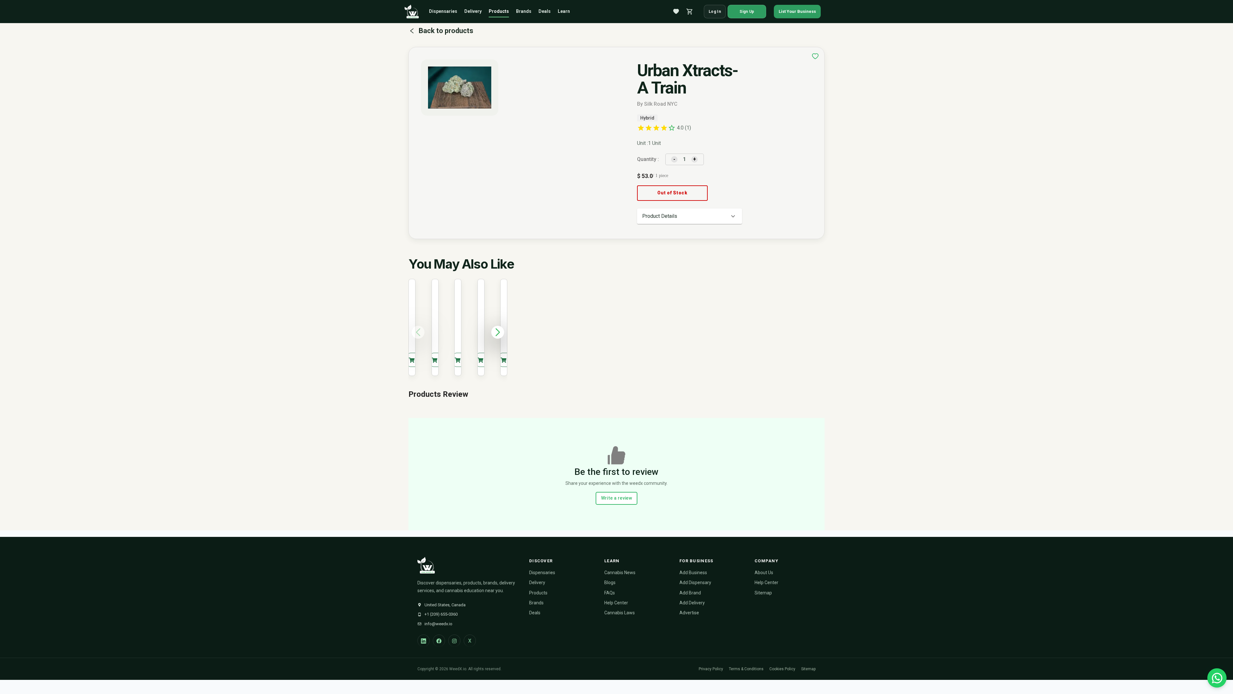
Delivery (473, 11)
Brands (523, 11)
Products (499, 11)
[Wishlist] (676, 11)
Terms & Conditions (746, 669)
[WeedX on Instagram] (454, 641)
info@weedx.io (438, 623)
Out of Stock (672, 192)
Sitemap (763, 592)
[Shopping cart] (689, 11)
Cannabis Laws (619, 612)
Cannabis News (619, 572)
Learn (564, 11)
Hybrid (647, 117)
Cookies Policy (782, 669)
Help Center (616, 602)
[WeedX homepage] (412, 11)
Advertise (689, 612)
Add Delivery (692, 602)
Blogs (610, 582)
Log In (715, 11)
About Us (764, 572)
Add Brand (690, 592)
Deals (544, 11)
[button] (689, 216)
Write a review (616, 498)
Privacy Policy (711, 669)
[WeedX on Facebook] (439, 641)
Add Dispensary (695, 582)
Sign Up (746, 11)
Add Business (693, 572)
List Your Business (797, 11)
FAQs (609, 592)
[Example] (815, 56)
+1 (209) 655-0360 (441, 614)
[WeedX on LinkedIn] (423, 641)
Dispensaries (443, 11)
